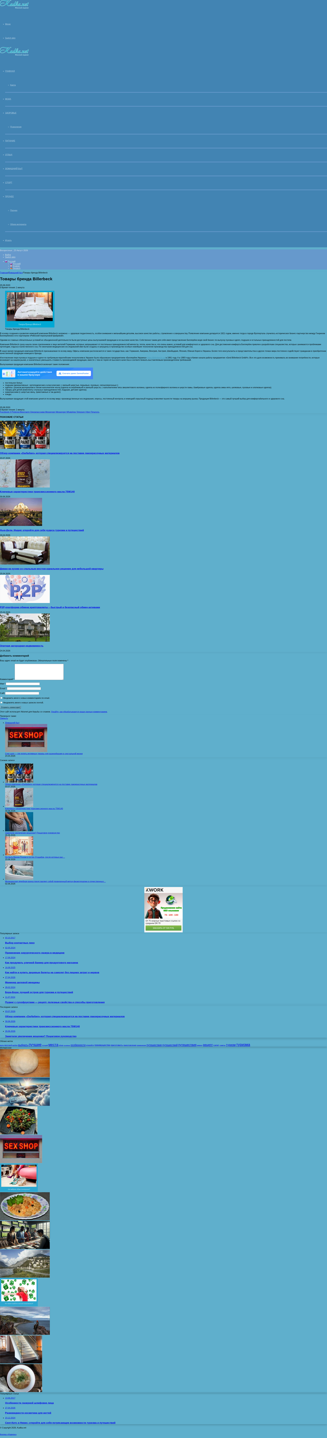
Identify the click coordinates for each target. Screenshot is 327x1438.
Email (3, 688)
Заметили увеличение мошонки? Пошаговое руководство (32, 833)
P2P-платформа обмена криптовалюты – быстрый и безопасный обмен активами (50, 607)
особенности (78, 1045)
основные (67, 1045)
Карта (13, 85)
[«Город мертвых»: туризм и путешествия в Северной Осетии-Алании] (25, 1277)
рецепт (208, 1045)
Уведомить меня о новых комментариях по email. (26, 698)
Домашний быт (14, 169)
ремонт (199, 1045)
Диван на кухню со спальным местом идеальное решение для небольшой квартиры (51, 568)
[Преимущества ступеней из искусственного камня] (21, 1363)
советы (222, 1045)
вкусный (8, 1045)
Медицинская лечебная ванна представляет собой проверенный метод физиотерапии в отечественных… (55, 881)
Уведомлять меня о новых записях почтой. (23, 703)
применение (141, 1045)
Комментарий (7, 679)
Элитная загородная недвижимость (21, 645)
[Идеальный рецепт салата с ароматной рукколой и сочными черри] (18, 1134)
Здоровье (10, 113)
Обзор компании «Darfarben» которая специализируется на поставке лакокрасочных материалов (60, 453)
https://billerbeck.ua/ (156, 358)
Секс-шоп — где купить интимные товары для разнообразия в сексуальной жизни (44, 754)
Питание (10, 141)
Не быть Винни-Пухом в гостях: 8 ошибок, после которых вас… (35, 857)
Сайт (2, 693)
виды (2, 1045)
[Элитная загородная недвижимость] (25, 641)
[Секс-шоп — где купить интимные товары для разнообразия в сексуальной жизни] (21, 1162)
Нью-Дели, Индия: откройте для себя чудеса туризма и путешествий (42, 530)
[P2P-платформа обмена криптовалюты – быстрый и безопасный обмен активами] (25, 602)
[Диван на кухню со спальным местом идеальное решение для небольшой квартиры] (25, 564)
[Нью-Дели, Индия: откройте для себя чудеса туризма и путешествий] (21, 525)
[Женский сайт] (14, 8)
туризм (231, 1045)
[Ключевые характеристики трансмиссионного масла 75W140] (25, 487)
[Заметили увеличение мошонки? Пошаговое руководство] (19, 830)
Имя (2, 684)
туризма (243, 1045)
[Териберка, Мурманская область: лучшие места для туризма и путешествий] (25, 1334)
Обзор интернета (18, 224)
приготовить (117, 1045)
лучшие (35, 1044)
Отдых (8, 155)
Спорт (8, 182)
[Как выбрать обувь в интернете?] (19, 1191)
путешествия (187, 1045)
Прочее (9, 196)
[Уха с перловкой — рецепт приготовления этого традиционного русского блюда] (21, 1391)
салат (216, 1045)
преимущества (102, 1045)
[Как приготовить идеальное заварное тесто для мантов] (25, 1076)
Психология (15, 127)
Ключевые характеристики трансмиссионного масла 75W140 (37, 491)
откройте (90, 1045)
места (53, 1045)
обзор (61, 1045)
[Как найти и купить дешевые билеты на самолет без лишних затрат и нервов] (25, 1105)
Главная (4, 273)
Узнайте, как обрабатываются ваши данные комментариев (79, 712)
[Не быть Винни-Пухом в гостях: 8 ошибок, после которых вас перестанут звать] (19, 855)
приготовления (129, 1045)
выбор (15, 1045)
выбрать (23, 1045)
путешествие (154, 1045)
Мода (8, 99)
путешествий (170, 1045)
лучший (45, 1045)
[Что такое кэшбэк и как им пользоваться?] (19, 1305)
